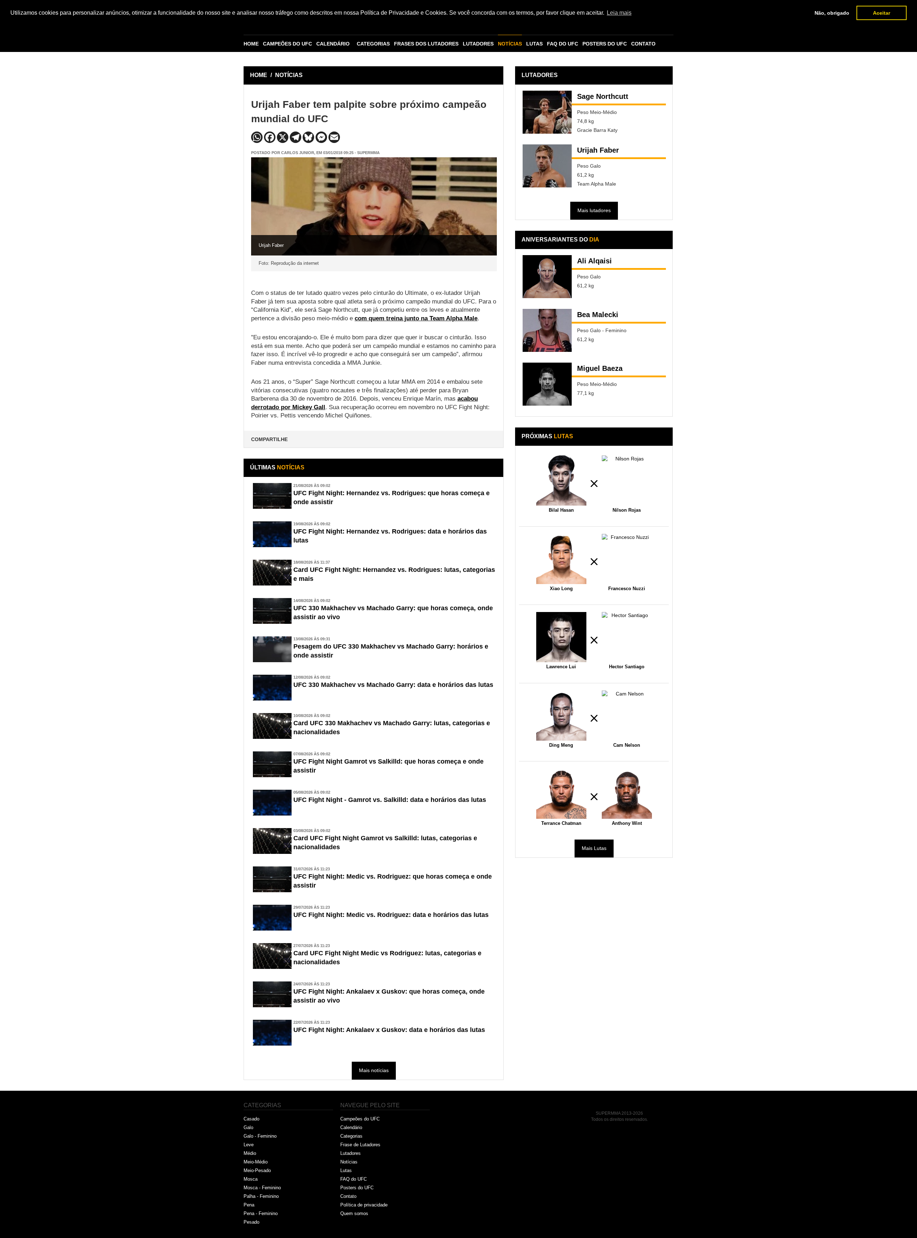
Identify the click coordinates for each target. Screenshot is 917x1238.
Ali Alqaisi (594, 261)
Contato (348, 1196)
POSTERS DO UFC (604, 44)
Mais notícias (374, 1070)
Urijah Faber (598, 150)
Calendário (351, 1127)
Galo (248, 1127)
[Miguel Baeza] (547, 384)
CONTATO (643, 44)
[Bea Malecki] (547, 330)
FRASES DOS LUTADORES (426, 44)
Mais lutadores (594, 210)
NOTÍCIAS (510, 44)
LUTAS (534, 44)
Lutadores (350, 1153)
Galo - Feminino (260, 1136)
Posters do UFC (357, 1187)
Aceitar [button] (881, 13)
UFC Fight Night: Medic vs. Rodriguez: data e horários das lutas (391, 914)
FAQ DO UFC (562, 44)
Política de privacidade (364, 1205)
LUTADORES (478, 44)
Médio (250, 1153)
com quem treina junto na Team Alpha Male (416, 318)
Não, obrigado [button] (832, 13)
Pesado (251, 1222)
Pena (249, 1205)
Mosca (251, 1179)
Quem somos (354, 1213)
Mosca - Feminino (262, 1187)
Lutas (346, 1170)
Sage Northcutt (602, 96)
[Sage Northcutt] (547, 112)
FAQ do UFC (353, 1179)
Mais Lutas (594, 848)
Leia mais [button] (619, 13)
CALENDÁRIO (333, 44)
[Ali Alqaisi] (547, 276)
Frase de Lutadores (360, 1144)
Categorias (351, 1136)
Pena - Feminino (261, 1213)
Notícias (348, 1162)
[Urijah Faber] (547, 165)
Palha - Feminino (261, 1196)
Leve (249, 1144)
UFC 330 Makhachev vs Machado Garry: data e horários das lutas (393, 684)
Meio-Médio (256, 1162)
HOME (251, 44)
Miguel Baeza (600, 368)
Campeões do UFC (360, 1119)
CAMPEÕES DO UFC (287, 44)
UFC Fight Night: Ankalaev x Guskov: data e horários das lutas (389, 1029)
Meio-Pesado (257, 1170)
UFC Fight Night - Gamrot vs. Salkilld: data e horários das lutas (389, 799)
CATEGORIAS (373, 44)
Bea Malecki (597, 315)
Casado (251, 1119)
